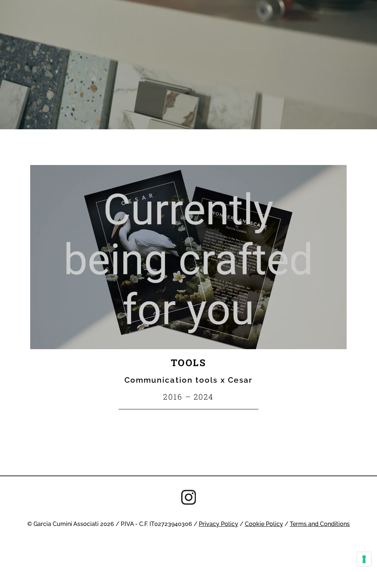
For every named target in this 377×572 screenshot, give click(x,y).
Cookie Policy (264, 523)
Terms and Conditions (320, 523)
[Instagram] (188, 498)
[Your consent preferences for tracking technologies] (364, 559)
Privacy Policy (218, 523)
